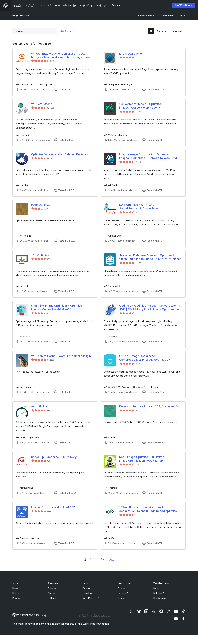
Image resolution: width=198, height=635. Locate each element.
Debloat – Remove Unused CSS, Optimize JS (148, 406)
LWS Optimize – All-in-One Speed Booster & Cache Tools (139, 206)
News (15, 588)
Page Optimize (40, 204)
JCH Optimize (40, 255)
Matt (157, 588)
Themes (52, 588)
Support (87, 588)
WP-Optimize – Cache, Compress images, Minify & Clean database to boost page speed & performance (62, 55)
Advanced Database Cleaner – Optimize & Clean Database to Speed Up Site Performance (150, 257)
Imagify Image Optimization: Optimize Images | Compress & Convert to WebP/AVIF (149, 156)
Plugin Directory (20, 15)
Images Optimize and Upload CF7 (53, 507)
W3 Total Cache (41, 104)
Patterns (52, 598)
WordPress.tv (91, 598)
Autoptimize (39, 406)
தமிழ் (44, 615)
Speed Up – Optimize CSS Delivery (54, 457)
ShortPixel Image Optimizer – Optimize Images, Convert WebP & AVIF (56, 307)
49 (102, 559)
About (15, 583)
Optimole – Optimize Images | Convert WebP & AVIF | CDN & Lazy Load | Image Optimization (150, 307)
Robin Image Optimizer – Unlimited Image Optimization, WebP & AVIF (141, 458)
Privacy (16, 598)
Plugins (51, 593)
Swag (122, 598)
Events (121, 588)
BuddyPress (160, 598)
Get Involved (124, 583)
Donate (123, 593)
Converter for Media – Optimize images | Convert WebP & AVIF (140, 105)
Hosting (16, 593)
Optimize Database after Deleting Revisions (60, 154)
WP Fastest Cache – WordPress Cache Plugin (61, 356)
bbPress (159, 593)
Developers (89, 593)
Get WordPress (183, 5)
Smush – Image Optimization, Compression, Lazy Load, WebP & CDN (145, 357)
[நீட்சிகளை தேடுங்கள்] (54, 31)
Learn (86, 583)
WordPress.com (162, 583)
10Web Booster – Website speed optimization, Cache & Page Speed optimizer (148, 509)
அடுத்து (110, 559)
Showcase (53, 583)
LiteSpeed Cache (130, 53)
